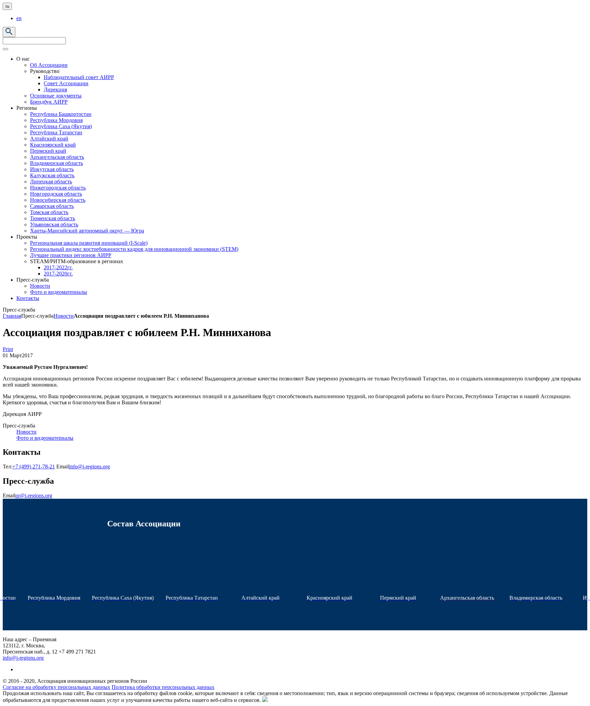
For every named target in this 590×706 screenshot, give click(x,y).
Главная (12, 316)
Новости (64, 316)
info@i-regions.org (89, 466)
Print (8, 349)
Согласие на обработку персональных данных (56, 687)
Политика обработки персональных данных (163, 687)
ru (7, 6)
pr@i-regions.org (33, 495)
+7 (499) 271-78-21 (33, 466)
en (19, 18)
